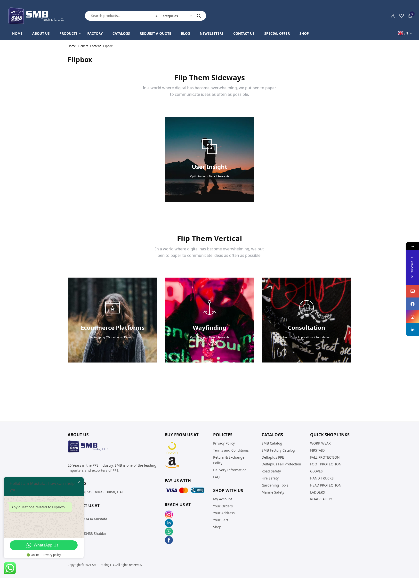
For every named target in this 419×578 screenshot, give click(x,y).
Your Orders (223, 506)
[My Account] (393, 15)
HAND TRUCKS (322, 478)
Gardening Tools (275, 485)
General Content (89, 46)
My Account (222, 499)
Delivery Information (230, 470)
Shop (217, 527)
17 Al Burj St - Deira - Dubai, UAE (97, 492)
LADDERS (317, 492)
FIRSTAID (317, 450)
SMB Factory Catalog (278, 450)
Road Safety (271, 471)
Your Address (224, 513)
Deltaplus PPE (273, 457)
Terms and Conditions (231, 450)
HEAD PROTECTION (325, 485)
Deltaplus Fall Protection (281, 464)
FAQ (216, 477)
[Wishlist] (401, 15)
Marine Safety (273, 492)
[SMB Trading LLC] (40, 15)
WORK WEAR (320, 443)
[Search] (198, 15)
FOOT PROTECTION (325, 464)
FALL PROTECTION (325, 457)
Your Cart (220, 520)
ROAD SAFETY (321, 499)
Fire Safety (270, 478)
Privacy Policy (224, 443)
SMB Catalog (272, 443)
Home (72, 46)
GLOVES (316, 471)
